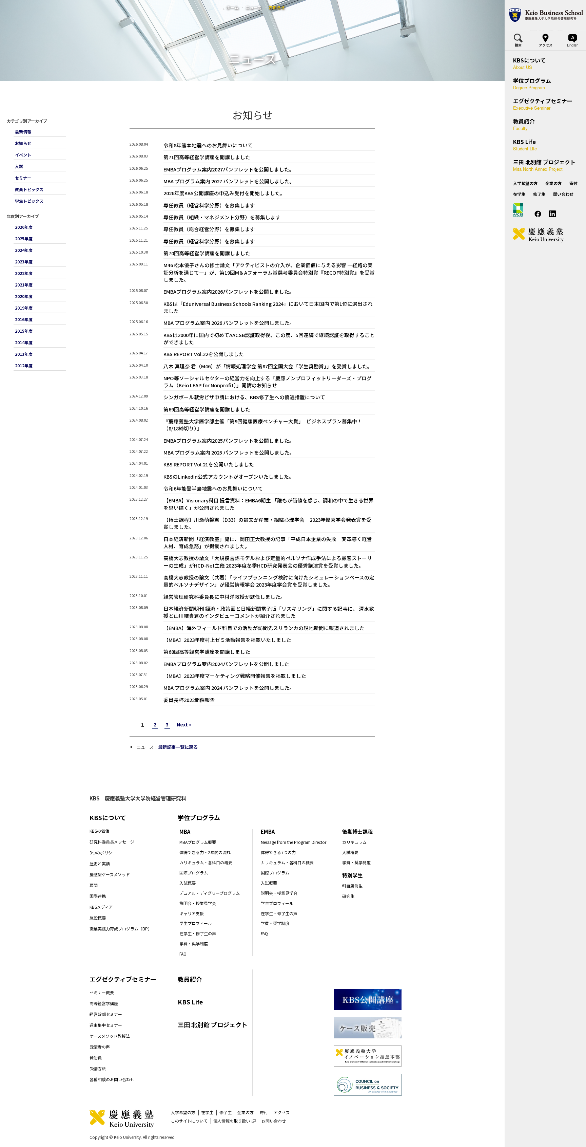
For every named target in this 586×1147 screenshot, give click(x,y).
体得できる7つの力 (278, 852)
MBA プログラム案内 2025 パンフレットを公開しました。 (229, 452)
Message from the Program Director (293, 842)
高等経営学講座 (104, 1003)
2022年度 (24, 273)
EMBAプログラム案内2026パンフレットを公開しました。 (228, 291)
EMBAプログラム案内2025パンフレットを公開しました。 (228, 440)
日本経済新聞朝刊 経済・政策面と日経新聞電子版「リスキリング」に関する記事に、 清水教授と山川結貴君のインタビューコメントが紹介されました (268, 612)
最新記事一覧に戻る (178, 747)
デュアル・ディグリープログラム (209, 893)
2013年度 (24, 354)
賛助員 (96, 1057)
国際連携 (98, 896)
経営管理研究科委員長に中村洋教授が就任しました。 (224, 596)
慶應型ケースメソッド (110, 874)
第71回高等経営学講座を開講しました (206, 157)
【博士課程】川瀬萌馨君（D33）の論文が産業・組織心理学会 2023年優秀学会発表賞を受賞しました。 (267, 523)
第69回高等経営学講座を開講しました (206, 409)
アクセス (282, 1112)
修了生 (225, 1112)
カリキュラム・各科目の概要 (205, 862)
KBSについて (108, 817)
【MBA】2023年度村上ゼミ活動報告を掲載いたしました (227, 639)
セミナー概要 (102, 992)
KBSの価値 (99, 831)
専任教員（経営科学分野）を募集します (209, 205)
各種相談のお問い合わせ (112, 1079)
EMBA (268, 831)
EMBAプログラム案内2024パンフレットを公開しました (226, 663)
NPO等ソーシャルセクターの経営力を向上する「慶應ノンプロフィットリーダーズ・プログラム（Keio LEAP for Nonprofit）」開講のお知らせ (267, 381)
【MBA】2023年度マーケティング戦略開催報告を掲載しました (234, 675)
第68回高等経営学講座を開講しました (206, 651)
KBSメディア (101, 907)
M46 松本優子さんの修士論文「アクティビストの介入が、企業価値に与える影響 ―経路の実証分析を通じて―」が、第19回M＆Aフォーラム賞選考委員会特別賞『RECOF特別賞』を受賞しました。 (269, 272)
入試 (19, 166)
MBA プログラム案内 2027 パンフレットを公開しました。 (229, 181)
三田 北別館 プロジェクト (213, 1024)
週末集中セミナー (106, 1025)
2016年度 (24, 319)
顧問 (94, 885)
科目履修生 (352, 886)
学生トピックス (29, 201)
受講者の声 (100, 1047)
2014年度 (24, 342)
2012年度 (24, 365)
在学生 (207, 1112)
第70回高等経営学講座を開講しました (206, 253)
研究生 (348, 896)
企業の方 (245, 1112)
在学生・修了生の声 (197, 933)
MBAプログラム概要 (197, 842)
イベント (23, 155)
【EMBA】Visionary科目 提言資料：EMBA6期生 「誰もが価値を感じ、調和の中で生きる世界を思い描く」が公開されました (268, 504)
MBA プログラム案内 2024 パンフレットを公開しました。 (229, 687)
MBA (184, 831)
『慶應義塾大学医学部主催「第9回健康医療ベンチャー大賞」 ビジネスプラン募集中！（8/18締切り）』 (262, 425)
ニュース (253, 7)
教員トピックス (29, 189)
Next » (184, 724)
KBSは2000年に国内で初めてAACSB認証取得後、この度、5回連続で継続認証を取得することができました (269, 338)
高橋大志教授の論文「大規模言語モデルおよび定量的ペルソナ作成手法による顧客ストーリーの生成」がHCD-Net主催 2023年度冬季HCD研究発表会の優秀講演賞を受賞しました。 (267, 561)
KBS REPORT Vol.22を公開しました (203, 353)
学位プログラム (199, 817)
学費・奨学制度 (193, 943)
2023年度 (24, 261)
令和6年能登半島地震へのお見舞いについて (213, 488)
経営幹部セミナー (106, 1014)
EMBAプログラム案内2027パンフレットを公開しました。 (228, 169)
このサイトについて (189, 1121)
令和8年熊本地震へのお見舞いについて (208, 145)
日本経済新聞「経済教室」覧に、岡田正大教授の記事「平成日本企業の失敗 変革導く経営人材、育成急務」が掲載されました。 (267, 542)
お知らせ (23, 143)
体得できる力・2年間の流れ (205, 852)
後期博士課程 (357, 831)
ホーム (232, 7)
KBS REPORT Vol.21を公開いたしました (208, 464)
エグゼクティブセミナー (123, 979)
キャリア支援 (191, 913)
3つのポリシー (103, 852)
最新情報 (23, 131)
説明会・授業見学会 (197, 903)
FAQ (183, 954)
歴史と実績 (100, 863)
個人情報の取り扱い (234, 1121)
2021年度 (24, 285)
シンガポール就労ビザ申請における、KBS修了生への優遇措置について (244, 397)
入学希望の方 (183, 1112)
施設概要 (98, 918)
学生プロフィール (195, 923)
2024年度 (24, 250)
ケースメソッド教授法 (110, 1036)
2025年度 (24, 238)
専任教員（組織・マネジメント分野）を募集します (221, 217)
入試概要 (187, 883)
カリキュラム (354, 842)
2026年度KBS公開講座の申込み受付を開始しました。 (224, 193)
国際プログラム (193, 872)
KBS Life (190, 1001)
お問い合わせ (273, 1121)
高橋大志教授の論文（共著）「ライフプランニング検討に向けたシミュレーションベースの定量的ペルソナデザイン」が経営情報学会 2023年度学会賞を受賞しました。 (268, 581)
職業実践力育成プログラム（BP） (121, 928)
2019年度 (24, 308)
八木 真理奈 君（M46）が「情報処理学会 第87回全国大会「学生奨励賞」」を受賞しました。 (267, 366)
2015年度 (24, 331)
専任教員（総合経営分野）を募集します (209, 229)
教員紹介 (190, 979)
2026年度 (24, 227)
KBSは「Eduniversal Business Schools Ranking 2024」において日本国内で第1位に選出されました (268, 307)
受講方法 (98, 1068)
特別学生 (352, 875)
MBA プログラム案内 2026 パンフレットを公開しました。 (229, 322)
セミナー (23, 178)
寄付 (264, 1112)
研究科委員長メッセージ (112, 842)
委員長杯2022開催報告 (189, 699)
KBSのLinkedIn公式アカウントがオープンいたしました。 (228, 476)
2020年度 (24, 296)
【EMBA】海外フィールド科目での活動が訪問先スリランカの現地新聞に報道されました (264, 627)
